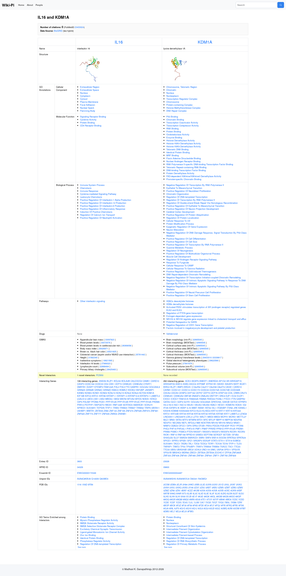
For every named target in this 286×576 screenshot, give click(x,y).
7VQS (208, 502)
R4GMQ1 (202, 478)
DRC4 (222, 395)
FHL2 (116, 386)
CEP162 (191, 392)
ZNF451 (184, 455)
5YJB (188, 496)
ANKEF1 (203, 381)
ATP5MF (201, 383)
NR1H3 (222, 422)
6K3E (200, 496)
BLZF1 (110, 381)
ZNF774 (89, 413)
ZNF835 (106, 413)
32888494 (104, 366)
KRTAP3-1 (145, 395)
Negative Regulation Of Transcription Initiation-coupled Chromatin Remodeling (203, 277)
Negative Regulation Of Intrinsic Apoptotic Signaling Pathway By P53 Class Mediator (202, 288)
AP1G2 (222, 381)
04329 (80, 467)
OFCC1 (182, 425)
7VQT (214, 502)
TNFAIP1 (167, 446)
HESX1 (221, 404)
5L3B (189, 493)
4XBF (239, 490)
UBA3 (173, 449)
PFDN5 (94, 401)
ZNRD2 (113, 413)
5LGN (229, 493)
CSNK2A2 (138, 383)
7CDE (166, 502)
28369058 (126, 345)
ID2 (244, 404)
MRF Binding (172, 155)
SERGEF (217, 434)
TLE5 (238, 443)
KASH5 (166, 410)
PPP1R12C (134, 401)
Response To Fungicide (177, 262)
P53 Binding (172, 116)
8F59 (189, 505)
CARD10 (155, 381)
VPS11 (227, 449)
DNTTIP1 (214, 395)
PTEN (190, 431)
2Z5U (202, 487)
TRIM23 (123, 407)
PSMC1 (174, 431)
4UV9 (208, 490)
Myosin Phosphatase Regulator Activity (99, 520)
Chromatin (171, 89)
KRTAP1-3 (122, 395)
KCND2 (103, 392)
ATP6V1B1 (211, 383)
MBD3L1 (109, 398)
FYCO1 (227, 398)
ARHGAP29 (169, 383)
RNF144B (117, 404)
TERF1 (211, 443)
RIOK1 (166, 434)
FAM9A (202, 398)
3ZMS (221, 487)
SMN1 (202, 437)
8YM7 (243, 508)
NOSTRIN (206, 422)
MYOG (138, 398)
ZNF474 (129, 410)
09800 (166, 467)
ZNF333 (167, 455)
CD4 (106, 383)
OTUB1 (201, 425)
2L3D (202, 484)
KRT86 (102, 395)
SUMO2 (236, 440)
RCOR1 (233, 431)
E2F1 (228, 395)
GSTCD (234, 401)
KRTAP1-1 (111, 395)
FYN (233, 398)
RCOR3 (241, 431)
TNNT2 (176, 446)
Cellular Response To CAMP (180, 265)
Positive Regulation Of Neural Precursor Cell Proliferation (193, 292)
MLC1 (166, 419)
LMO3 (90, 398)
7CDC (235, 499)
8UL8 (206, 508)
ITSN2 (230, 407)
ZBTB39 (99, 410)
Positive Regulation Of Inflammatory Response (102, 208)
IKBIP (183, 407)
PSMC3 (182, 431)
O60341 (193, 478)
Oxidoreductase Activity (177, 134)
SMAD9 (183, 437)
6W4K (222, 499)
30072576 (105, 342)
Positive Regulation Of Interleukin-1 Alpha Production (105, 199)
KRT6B (219, 413)
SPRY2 (175, 440)
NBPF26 (229, 419)
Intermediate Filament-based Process (184, 535)
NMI (198, 422)
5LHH (172, 496)
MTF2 (185, 419)
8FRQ (229, 505)
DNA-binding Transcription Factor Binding (186, 170)
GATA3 (166, 401)
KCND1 (96, 392)
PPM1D (220, 428)
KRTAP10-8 (133, 395)
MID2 (116, 398)
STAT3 (214, 440)
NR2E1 (237, 422)
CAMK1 (146, 381)
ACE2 (188, 381)
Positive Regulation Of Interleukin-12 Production (103, 202)
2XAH (166, 487)
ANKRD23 (213, 381)
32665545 (197, 339)
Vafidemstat (172, 333)
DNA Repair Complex (176, 110)
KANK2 (80, 392)
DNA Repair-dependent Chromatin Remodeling (188, 274)
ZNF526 (138, 410)
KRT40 (204, 413)
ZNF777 (97, 413)
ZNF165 (121, 410)
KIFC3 (88, 395)
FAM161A (183, 398)
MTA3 (179, 419)
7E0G (185, 502)
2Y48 (190, 487)
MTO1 (200, 419)
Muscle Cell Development (178, 256)
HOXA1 (238, 404)
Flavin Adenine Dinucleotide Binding (183, 158)
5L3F (212, 493)
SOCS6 (222, 437)
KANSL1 (242, 407)
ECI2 (234, 395)
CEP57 (199, 392)
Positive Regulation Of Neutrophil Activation (101, 217)
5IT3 (184, 493)
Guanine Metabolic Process (179, 247)
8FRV (235, 505)
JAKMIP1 (149, 389)
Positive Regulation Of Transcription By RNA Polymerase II (194, 244)
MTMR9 (192, 419)
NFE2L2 (192, 422)
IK (178, 407)
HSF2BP (140, 389)
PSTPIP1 (89, 404)
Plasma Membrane (89, 101)
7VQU (221, 502)
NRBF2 (166, 425)
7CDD (241, 499)
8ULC (217, 508)
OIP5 (79, 401)
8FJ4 (206, 505)
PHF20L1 (181, 428)
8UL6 (200, 508)
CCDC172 (195, 389)
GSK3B (226, 401)
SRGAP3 (197, 440)
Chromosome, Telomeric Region (181, 86)
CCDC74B (225, 389)
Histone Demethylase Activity (180, 140)
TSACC (223, 446)
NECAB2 (176, 422)
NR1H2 (214, 422)
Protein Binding (87, 122)
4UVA (214, 490)
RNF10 (173, 434)
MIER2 (123, 398)
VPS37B (167, 452)
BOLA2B (125, 381)
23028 (166, 461)
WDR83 (185, 452)
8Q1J (194, 508)
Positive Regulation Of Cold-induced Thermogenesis (191, 271)
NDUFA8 (238, 419)
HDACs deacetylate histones (180, 301)
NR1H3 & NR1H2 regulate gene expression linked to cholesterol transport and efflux (206, 319)
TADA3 (184, 443)
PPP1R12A (111, 401)
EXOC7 (174, 398)
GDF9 (180, 401)
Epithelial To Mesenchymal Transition (184, 188)
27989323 (106, 363)
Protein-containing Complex (179, 104)
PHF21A (191, 428)
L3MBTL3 (155, 395)
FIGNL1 (219, 398)
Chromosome (172, 101)
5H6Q (172, 493)
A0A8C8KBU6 (84, 478)
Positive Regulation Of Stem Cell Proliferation (188, 295)
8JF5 (176, 508)
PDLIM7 (87, 401)
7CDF (172, 502)
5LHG (166, 496)
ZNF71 (216, 455)
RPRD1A (190, 434)
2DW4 (173, 484)
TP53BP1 (190, 446)
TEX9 (225, 443)
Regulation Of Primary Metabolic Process (186, 544)
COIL (230, 392)
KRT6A (212, 413)
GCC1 (174, 401)
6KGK (207, 496)
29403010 (207, 357)
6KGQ (166, 499)
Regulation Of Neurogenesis (179, 250)
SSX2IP (207, 440)
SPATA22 (231, 437)
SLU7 (176, 437)
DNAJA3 (205, 395)
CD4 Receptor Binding (90, 125)
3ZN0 (172, 490)
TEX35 (218, 443)
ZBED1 (193, 452)
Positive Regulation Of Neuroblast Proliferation (188, 190)
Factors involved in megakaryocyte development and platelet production (200, 327)
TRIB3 (116, 407)
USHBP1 (81, 410)
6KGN (225, 496)
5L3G (217, 493)
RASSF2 (206, 431)
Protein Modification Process (180, 223)
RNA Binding (172, 128)
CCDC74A (214, 389)
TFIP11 (108, 407)
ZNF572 (146, 410)
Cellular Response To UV (178, 220)
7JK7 (202, 502)
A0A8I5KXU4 (183, 478)
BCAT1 (243, 383)
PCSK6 (99, 375)
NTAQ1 (153, 398)
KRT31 (95, 395)
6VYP (215, 499)
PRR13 (80, 404)
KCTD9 (142, 392)
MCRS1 (232, 416)
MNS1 (172, 419)
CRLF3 (243, 392)
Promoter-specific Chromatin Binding (183, 179)
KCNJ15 (120, 392)
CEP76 (214, 392)
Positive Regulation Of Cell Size (181, 241)
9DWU (166, 511)
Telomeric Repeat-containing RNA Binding (186, 167)
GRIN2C (98, 389)
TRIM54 (215, 446)
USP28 (220, 449)
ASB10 (178, 383)
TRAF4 (199, 446)
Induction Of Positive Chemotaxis (96, 211)
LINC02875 (180, 416)
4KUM (196, 490)
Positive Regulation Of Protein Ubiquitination (187, 214)
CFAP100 (222, 392)
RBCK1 (108, 404)
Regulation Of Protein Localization (182, 217)
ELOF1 (240, 395)
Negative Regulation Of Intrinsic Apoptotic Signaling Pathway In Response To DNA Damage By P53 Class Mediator (206, 282)
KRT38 (190, 413)
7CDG (179, 502)
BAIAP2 (229, 383)
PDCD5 (215, 425)
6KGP (238, 496)
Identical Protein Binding (178, 152)
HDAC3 (115, 389)
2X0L (226, 484)
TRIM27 (132, 407)
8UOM (236, 508)
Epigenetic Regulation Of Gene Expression (186, 226)
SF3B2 (235, 434)
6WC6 (228, 499)
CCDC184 (89, 383)
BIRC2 (166, 386)
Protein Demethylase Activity (180, 173)
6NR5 (192, 499)
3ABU (214, 487)
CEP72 (118, 383)
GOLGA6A (205, 401)
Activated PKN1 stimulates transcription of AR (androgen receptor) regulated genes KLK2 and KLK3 (206, 308)
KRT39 (197, 413)
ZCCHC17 (219, 452)
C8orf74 (221, 386)
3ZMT (227, 487)
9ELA (184, 511)
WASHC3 (176, 452)
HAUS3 (198, 404)
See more (82, 547)
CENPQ (183, 392)
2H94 (185, 484)
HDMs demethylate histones (179, 304)
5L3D (200, 493)
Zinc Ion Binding (88, 535)
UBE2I (190, 449)
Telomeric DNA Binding (177, 149)
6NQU (186, 499)
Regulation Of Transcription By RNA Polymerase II (190, 199)
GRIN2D (107, 389)
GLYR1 (187, 401)
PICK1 (102, 401)
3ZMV (240, 487)
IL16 (119, 42)
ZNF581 (154, 410)
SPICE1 (167, 440)
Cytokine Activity (88, 119)
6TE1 (203, 499)
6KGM (219, 496)
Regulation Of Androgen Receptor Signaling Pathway (191, 259)
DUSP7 (90, 386)
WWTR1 (90, 410)
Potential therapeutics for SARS (181, 322)
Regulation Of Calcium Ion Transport (97, 214)
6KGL (212, 496)
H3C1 (176, 404)
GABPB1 (134, 386)
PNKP (205, 428)
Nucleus (84, 92)
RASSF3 (216, 431)
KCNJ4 (135, 392)
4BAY (184, 490)
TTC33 (166, 449)
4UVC (227, 490)
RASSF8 (225, 431)
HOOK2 (131, 389)
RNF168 (182, 434)
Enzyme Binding (174, 137)
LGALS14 (81, 398)
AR (227, 381)
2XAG (239, 484)
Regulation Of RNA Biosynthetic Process (186, 541)
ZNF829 (232, 455)
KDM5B (175, 410)
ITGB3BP (221, 407)
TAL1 (190, 443)
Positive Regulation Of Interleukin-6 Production (102, 205)
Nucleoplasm (172, 95)
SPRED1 (81, 407)
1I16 (79, 484)
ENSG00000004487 (172, 472)
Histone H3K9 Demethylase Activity (183, 146)
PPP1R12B (122, 401)
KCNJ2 (128, 392)
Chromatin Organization (177, 193)
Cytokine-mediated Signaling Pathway (98, 193)
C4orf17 (205, 386)
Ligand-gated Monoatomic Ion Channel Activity (102, 532)
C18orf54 (196, 386)
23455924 (79, 27)
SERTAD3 (128, 404)
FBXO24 (211, 398)
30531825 (111, 351)
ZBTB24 (201, 452)
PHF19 (173, 428)
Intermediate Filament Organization (183, 529)
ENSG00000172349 (86, 472)
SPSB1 (183, 440)
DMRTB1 (81, 386)
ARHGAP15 (235, 381)
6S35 (197, 499)
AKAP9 (195, 381)
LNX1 (96, 398)
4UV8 (202, 490)
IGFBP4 (173, 407)
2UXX (215, 484)
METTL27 (241, 416)
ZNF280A (236, 452)
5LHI (177, 496)
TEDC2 (203, 443)
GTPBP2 (242, 401)
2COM (166, 484)
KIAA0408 (184, 410)
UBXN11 (155, 407)
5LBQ (223, 493)
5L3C (195, 493)
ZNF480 (192, 455)
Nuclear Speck (87, 107)
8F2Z (178, 505)
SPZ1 (190, 440)
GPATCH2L (216, 401)
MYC (205, 419)
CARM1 (167, 389)
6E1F (194, 496)
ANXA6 (102, 381)
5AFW (166, 493)
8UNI (230, 508)
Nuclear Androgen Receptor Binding (183, 161)
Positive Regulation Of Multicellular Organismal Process (193, 253)
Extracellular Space (89, 89)
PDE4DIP (224, 425)
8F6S (195, 505)
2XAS (185, 487)
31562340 (92, 357)
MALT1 (203, 416)
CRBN (236, 392)
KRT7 (226, 413)
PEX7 (233, 425)
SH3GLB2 (168, 437)
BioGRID (58, 30)
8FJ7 (212, 505)
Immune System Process (92, 185)
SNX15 (215, 437)
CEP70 (206, 392)
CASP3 (80, 383)
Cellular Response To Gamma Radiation (185, 268)
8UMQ (224, 508)
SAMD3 (199, 434)
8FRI (223, 505)
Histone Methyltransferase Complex (183, 107)
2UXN (208, 484)
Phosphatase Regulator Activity (95, 541)
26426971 (103, 348)
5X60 (183, 496)
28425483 (111, 369)
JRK (236, 407)
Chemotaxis (86, 188)
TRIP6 (147, 407)
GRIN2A (81, 389)
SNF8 (208, 437)
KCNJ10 (112, 392)
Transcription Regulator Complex (181, 98)
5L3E (206, 493)
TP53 (182, 446)
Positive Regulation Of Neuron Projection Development (192, 208)
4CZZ (190, 490)
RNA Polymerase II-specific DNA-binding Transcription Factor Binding (199, 164)
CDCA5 (174, 392)
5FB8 (90, 484)
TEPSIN (100, 407)
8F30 (184, 505)
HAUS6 (205, 404)
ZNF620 (81, 413)
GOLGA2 (144, 386)
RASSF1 (197, 431)
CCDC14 (186, 389)
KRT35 (182, 413)
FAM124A (108, 386)
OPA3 (195, 425)
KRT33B (175, 413)
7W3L (227, 502)
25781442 (140, 354)
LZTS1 (196, 416)
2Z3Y (196, 487)
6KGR (172, 499)
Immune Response (89, 190)
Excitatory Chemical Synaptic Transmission (101, 529)
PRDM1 (239, 428)
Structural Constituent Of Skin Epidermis (185, 526)
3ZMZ (166, 490)
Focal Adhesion (87, 104)
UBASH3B (182, 449)
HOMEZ (123, 389)
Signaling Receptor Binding (93, 116)
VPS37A (236, 449)
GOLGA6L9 (154, 386)
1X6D (84, 484)
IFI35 (165, 407)
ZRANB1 (122, 413)
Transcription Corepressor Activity (182, 125)
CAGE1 (229, 386)
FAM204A (193, 398)
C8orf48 (213, 386)
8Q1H (188, 508)
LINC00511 (168, 416)
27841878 (187, 363)
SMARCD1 (193, 437)
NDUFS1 (167, 422)
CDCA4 (166, 392)
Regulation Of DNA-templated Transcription (187, 196)
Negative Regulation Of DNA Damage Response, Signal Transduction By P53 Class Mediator (206, 234)
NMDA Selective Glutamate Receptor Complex (102, 526)
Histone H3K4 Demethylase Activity (183, 143)
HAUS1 (190, 404)
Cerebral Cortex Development (180, 211)
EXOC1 (166, 398)
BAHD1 (220, 383)
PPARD (212, 428)
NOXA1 (145, 398)
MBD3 (210, 416)
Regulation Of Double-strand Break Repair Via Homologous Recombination (202, 202)
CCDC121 (176, 389)
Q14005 (95, 478)
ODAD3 (174, 425)
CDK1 (111, 383)
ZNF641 (208, 455)
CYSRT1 (147, 383)
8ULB (212, 508)
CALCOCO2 (136, 381)
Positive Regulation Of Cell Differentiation (186, 238)
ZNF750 (224, 455)
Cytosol (83, 98)
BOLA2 (117, 381)
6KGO (232, 496)
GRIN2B (90, 389)
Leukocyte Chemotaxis (91, 196)
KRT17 (221, 410)
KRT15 (214, 410)
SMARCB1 (138, 404)
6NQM (179, 499)
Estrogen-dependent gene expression (184, 316)
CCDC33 (99, 383)
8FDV (201, 505)
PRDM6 (156, 401)
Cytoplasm (85, 95)
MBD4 (217, 416)
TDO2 (196, 443)
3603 (79, 461)
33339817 (217, 357)
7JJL (190, 502)
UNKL (213, 449)
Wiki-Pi (8, 5)
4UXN (233, 490)
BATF (236, 383)
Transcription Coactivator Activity (182, 122)
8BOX (172, 505)
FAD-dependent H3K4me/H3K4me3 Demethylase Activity (193, 176)
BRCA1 (187, 386)
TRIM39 (207, 446)
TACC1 (176, 443)
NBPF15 (220, 419)
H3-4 (165, 404)
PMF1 (198, 428)
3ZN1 (178, 490)
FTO (127, 386)
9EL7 (172, 511)
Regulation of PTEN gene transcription (184, 313)
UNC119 (206, 449)
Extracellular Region (89, 86)
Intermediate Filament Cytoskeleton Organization (189, 532)
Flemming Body (87, 110)
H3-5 (170, 404)
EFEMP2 (98, 386)
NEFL (184, 422)
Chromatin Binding (175, 119)
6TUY (209, 499)
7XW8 (233, 502)
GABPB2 (240, 398)
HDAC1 (213, 404)
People (39, 4)
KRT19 (229, 410)
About (30, 4)
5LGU (241, 493)
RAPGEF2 (99, 404)
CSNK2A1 (127, 383)
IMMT (194, 407)
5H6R (178, 493)
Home (21, 4)
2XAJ (172, 487)
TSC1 (230, 446)
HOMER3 (230, 404)
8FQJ (217, 505)
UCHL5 (197, 449)
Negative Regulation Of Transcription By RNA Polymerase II (195, 185)
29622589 (213, 360)
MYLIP (212, 419)
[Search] (280, 5)
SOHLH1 (148, 404)
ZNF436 (175, 455)
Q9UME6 (103, 478)
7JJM (196, 502)
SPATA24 (241, 437)
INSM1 (201, 407)
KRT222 (237, 410)
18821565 (107, 360)
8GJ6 (165, 508)
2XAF (232, 484)
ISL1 (214, 407)
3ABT (208, 487)
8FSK (241, 505)
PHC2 (166, 428)
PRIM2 (166, 431)
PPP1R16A (146, 401)
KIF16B (80, 395)
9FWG (190, 511)
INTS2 (208, 407)
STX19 (229, 440)
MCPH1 (224, 416)
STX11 (221, 440)
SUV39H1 (91, 407)
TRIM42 (140, 407)
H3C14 (183, 404)
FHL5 (122, 386)
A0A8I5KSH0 (169, 478)
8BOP (166, 505)
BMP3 (180, 386)
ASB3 (186, 383)
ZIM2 (106, 410)
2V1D (221, 484)
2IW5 (196, 484)
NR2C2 (229, 422)
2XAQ (178, 487)
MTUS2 (131, 398)
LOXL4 (189, 416)
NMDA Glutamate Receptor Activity (97, 523)
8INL (171, 508)
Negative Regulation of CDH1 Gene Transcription (189, 325)
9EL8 (178, 511)
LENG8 (243, 413)
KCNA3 (88, 392)
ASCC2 (192, 383)
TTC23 (237, 446)
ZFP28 (228, 452)
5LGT (235, 493)
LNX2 (102, 398)
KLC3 (199, 410)
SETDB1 (227, 434)
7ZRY (239, 502)
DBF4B (187, 395)
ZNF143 (113, 410)
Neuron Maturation (175, 229)
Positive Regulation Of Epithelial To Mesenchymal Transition (195, 205)
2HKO (191, 484)
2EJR (179, 484)
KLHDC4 (206, 410)
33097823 (109, 339)
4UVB (221, 490)
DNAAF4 (196, 395)
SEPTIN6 (208, 434)
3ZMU (234, 487)
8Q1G (182, 508)
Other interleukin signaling (92, 301)
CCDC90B (235, 389)
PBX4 (209, 425)
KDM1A (205, 42)
